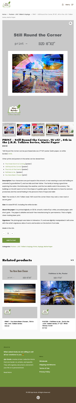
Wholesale (43, 361)
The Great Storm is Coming (15, 164)
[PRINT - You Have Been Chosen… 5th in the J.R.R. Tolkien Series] (19, 291)
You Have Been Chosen (13, 175)
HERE (10, 154)
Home (4, 14)
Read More (8, 372)
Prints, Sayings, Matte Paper (42, 247)
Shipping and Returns (47, 365)
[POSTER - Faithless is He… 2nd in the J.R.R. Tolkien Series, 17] (57, 291)
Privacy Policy (44, 372)
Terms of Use (44, 368)
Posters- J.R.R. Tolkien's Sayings (19, 14)
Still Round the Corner (13, 167)
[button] (69, 4)
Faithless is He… (10, 172)
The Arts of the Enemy (13, 169)
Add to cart (11, 240)
